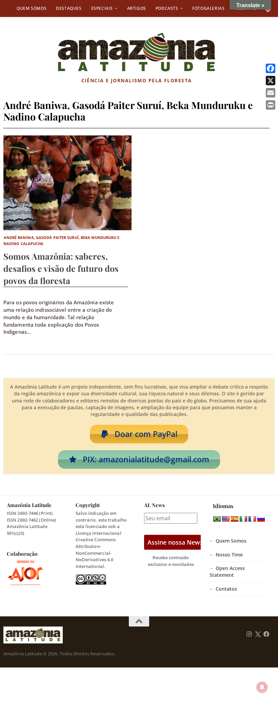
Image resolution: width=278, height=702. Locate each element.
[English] (226, 519)
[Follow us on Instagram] (249, 634)
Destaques (68, 8)
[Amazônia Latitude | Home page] (136, 52)
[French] (252, 519)
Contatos (226, 589)
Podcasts (167, 8)
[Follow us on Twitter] (258, 634)
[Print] (270, 105)
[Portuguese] (217, 519)
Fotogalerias (208, 8)
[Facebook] (270, 68)
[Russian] (261, 519)
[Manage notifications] (262, 687)
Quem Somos (31, 8)
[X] (270, 80)
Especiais (102, 8)
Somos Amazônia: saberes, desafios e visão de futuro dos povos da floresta (61, 268)
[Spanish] (235, 519)
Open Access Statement (227, 571)
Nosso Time (229, 555)
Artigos (136, 8)
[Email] (270, 93)
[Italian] (243, 519)
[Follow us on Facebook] (266, 634)
